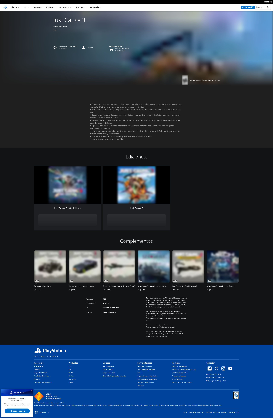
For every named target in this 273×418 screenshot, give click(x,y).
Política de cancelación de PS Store (184, 370)
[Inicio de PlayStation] (5, 7)
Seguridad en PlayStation (146, 370)
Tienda (14, 7)
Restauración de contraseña (147, 379)
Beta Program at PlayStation (216, 381)
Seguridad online (109, 373)
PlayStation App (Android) (215, 377)
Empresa (37, 379)
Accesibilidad (108, 370)
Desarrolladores (177, 379)
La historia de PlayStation (43, 382)
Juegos (37, 7)
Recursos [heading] (176, 363)
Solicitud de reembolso (145, 382)
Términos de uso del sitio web (216, 412)
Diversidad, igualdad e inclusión (114, 376)
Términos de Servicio (179, 366)
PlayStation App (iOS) (213, 374)
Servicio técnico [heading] (144, 363)
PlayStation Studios (41, 373)
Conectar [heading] (210, 363)
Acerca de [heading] (39, 363)
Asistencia (94, 7)
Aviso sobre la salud (179, 376)
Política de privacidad (196, 412)
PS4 (70, 370)
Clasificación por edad (179, 373)
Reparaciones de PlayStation (147, 376)
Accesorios (64, 7)
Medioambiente (108, 366)
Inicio (36, 356)
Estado (139, 373)
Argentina (43, 412)
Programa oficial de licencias (182, 382)
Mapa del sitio (234, 412)
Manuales (140, 385)
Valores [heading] (106, 363)
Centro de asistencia (144, 366)
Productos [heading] (73, 363)
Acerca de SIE (39, 366)
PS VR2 (71, 373)
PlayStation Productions (42, 376)
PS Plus (49, 7)
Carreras (37, 370)
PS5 (25, 7)
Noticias (79, 7)
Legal (185, 412)
